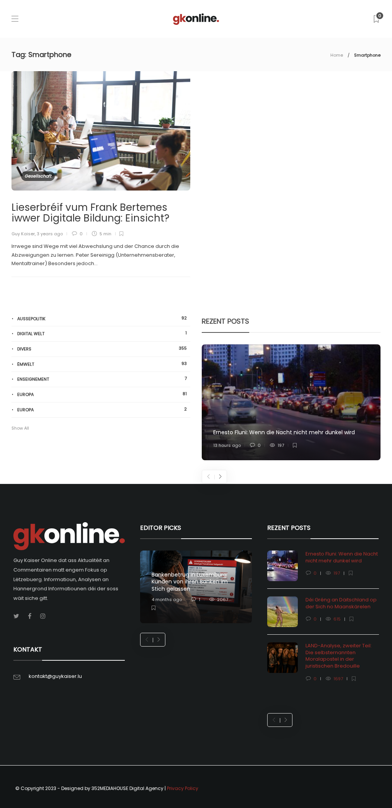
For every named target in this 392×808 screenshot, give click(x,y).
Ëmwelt (102, 364)
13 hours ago (227, 445)
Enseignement (102, 379)
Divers (102, 348)
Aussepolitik (102, 318)
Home (336, 55)
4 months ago (167, 599)
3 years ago (50, 234)
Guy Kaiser (23, 234)
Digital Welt (102, 333)
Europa (102, 394)
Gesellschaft (37, 176)
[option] (291, 402)
